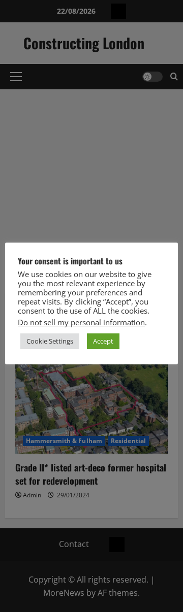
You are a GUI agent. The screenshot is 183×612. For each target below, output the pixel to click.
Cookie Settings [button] (49, 341)
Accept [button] (103, 341)
